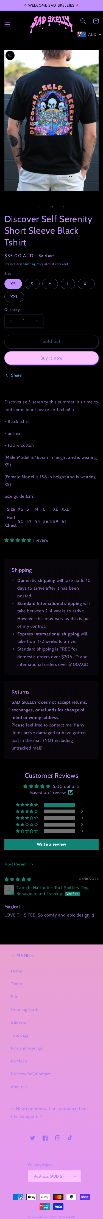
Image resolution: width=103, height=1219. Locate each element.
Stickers (18, 1022)
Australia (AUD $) (48, 1176)
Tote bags (20, 1035)
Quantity (12, 309)
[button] (7, 24)
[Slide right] (64, 207)
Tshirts (17, 983)
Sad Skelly (44, 1216)
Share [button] (16, 375)
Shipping (29, 264)
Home (17, 971)
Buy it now (51, 358)
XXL (14, 296)
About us (19, 1086)
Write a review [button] (51, 844)
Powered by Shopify (63, 1216)
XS (13, 283)
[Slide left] (39, 207)
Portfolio (19, 1061)
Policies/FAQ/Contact (31, 1073)
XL (86, 283)
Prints (16, 996)
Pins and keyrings (27, 1048)
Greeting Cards (25, 1009)
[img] (18, 879)
